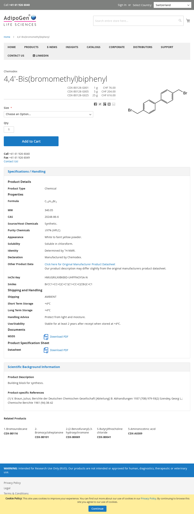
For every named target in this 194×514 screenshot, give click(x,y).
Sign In (122, 5)
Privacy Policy (148, 498)
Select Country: (142, 5)
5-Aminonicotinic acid (142, 429)
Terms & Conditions (16, 493)
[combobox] (138, 21)
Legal (7, 488)
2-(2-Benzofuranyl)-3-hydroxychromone (79, 430)
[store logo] (20, 20)
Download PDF (59, 336)
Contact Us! (11, 161)
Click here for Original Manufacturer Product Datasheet (80, 264)
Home (7, 36)
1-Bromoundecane (15, 429)
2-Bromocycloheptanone (49, 430)
